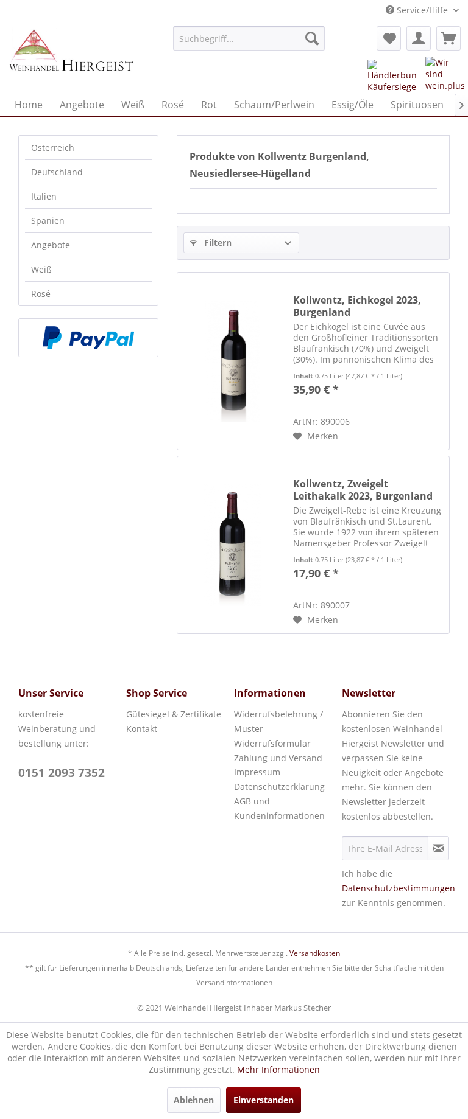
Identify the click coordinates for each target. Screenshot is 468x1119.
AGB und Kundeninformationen (279, 808)
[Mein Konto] (418, 38)
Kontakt (141, 728)
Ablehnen (194, 1100)
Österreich (52, 147)
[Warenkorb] (448, 38)
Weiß (41, 269)
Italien (44, 196)
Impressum (257, 772)
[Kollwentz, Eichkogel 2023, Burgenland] (232, 361)
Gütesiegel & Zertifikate (173, 714)
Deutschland (57, 172)
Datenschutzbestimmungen (398, 888)
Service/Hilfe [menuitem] (422, 10)
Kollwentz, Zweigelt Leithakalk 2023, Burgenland (363, 490)
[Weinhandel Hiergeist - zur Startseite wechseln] (70, 56)
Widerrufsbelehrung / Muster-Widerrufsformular (278, 728)
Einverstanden (263, 1100)
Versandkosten (314, 953)
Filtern (217, 242)
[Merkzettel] (389, 38)
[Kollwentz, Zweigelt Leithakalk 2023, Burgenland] (232, 544)
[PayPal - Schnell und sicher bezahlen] (88, 337)
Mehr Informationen (278, 1069)
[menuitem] (249, 38)
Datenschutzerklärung (279, 786)
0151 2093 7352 (61, 773)
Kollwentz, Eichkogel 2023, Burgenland (357, 306)
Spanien (48, 220)
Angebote (50, 245)
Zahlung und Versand (278, 758)
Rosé (41, 293)
